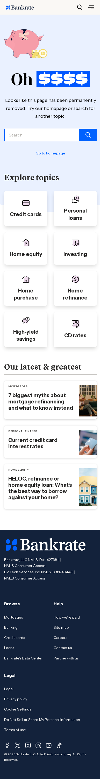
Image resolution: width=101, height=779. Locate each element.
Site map (61, 627)
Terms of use (15, 729)
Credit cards (14, 637)
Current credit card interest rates (32, 443)
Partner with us (66, 658)
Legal (8, 689)
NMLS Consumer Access (24, 565)
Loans (9, 647)
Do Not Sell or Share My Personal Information (42, 719)
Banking (11, 627)
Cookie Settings (17, 709)
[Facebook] (7, 745)
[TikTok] (59, 745)
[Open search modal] (79, 7)
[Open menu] (91, 7)
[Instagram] (28, 745)
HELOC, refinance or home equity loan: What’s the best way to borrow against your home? (40, 488)
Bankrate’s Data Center (23, 658)
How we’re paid (67, 617)
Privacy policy (15, 699)
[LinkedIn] (38, 745)
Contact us (63, 647)
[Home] (22, 7)
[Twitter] (18, 745)
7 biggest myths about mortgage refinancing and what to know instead (40, 401)
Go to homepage (50, 153)
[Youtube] (49, 745)
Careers (60, 637)
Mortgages (13, 617)
